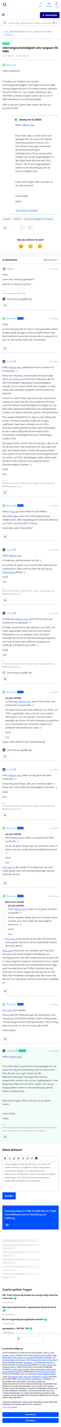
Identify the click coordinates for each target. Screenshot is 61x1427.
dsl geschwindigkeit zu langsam (38, 218)
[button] (3, 15)
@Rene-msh (28, 124)
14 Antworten (8, 1314)
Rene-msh (11, 64)
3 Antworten (8, 1302)
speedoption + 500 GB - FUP (15, 1328)
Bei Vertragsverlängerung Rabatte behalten (23, 1319)
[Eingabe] (4, 23)
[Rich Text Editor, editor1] (30, 1176)
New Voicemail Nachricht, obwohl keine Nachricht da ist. (29, 1307)
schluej (10, 268)
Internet (17, 218)
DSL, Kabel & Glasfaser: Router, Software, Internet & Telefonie (28, 33)
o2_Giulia (11, 1050)
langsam (7, 218)
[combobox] (30, 23)
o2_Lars (10, 361)
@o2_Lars (14, 511)
